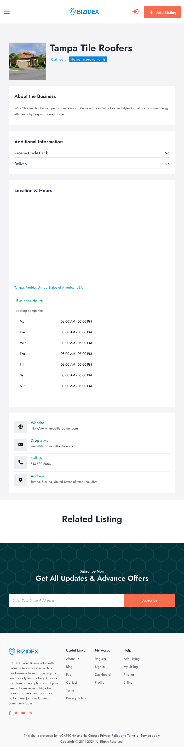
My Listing (131, 666)
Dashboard (103, 674)
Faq (68, 674)
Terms (70, 690)
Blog (69, 666)
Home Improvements (88, 59)
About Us (72, 658)
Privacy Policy (76, 698)
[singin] (135, 11)
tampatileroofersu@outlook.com (53, 446)
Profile (99, 682)
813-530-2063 (41, 463)
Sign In (100, 666)
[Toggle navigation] (6, 11)
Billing (128, 682)
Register (100, 658)
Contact (71, 682)
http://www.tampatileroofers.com (54, 428)
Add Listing (166, 12)
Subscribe (149, 600)
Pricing (129, 674)
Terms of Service (139, 735)
